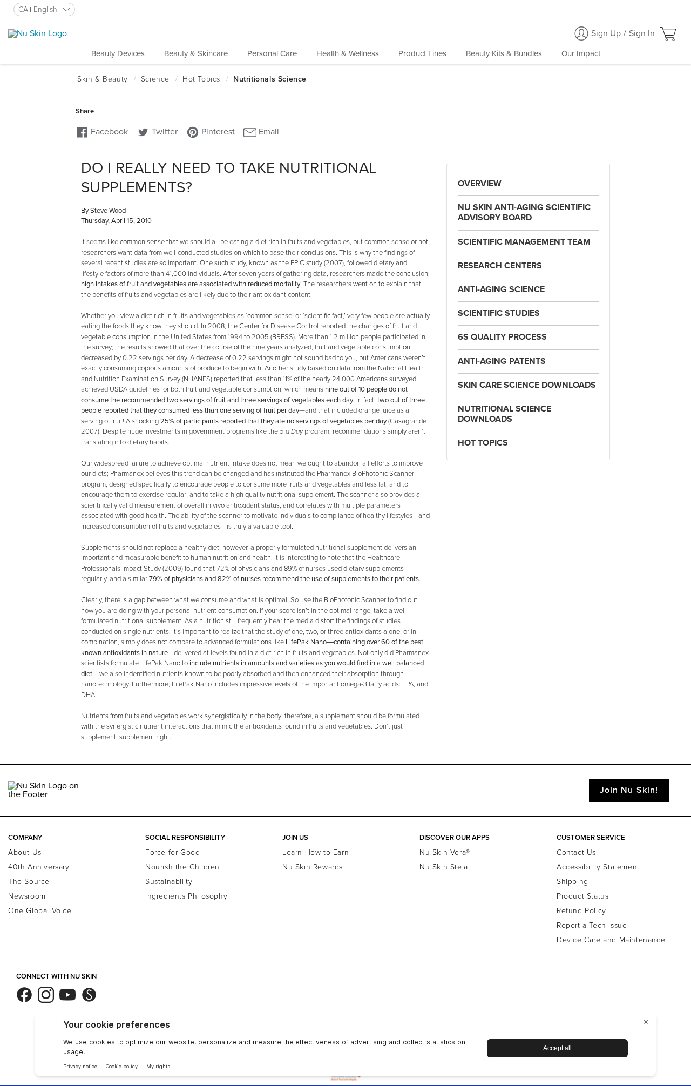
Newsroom (27, 896)
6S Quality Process (502, 337)
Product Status (582, 896)
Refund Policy (581, 910)
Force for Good (172, 852)
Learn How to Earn (315, 852)
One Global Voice (40, 910)
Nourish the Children (182, 867)
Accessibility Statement (598, 867)
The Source (29, 881)
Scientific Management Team (524, 242)
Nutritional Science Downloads (504, 413)
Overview (480, 183)
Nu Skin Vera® (444, 852)
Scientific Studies (499, 313)
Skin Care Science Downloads (527, 385)
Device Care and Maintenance (611, 940)
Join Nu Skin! (629, 790)
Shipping (572, 881)
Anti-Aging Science (501, 289)
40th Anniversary (39, 867)
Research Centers (500, 265)
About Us (25, 852)
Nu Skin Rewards (312, 867)
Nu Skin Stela (443, 867)
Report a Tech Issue (592, 925)
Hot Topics (483, 442)
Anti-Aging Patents (502, 361)
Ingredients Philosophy (186, 896)
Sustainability (168, 881)
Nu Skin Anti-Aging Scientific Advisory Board (524, 212)
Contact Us (576, 852)
